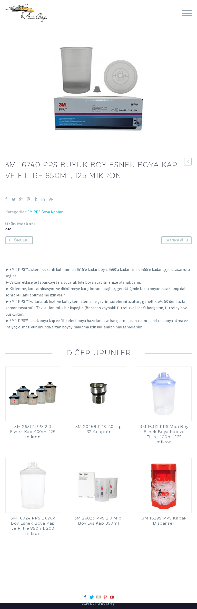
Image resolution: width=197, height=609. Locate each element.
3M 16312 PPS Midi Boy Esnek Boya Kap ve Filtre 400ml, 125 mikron (164, 434)
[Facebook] (6, 199)
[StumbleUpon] (51, 199)
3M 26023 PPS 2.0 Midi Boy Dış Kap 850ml (98, 521)
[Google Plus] (21, 199)
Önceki (21, 240)
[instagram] (98, 597)
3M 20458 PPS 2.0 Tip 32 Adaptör (98, 429)
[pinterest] (105, 597)
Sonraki (174, 240)
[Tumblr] (36, 199)
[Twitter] (14, 199)
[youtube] (112, 597)
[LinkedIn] (43, 199)
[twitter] (92, 597)
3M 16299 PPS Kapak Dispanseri (164, 521)
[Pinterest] (28, 199)
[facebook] (85, 597)
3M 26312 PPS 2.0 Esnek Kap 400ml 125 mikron (33, 431)
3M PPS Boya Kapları (45, 211)
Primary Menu (187, 13)
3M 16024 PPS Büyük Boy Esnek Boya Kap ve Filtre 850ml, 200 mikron (33, 526)
